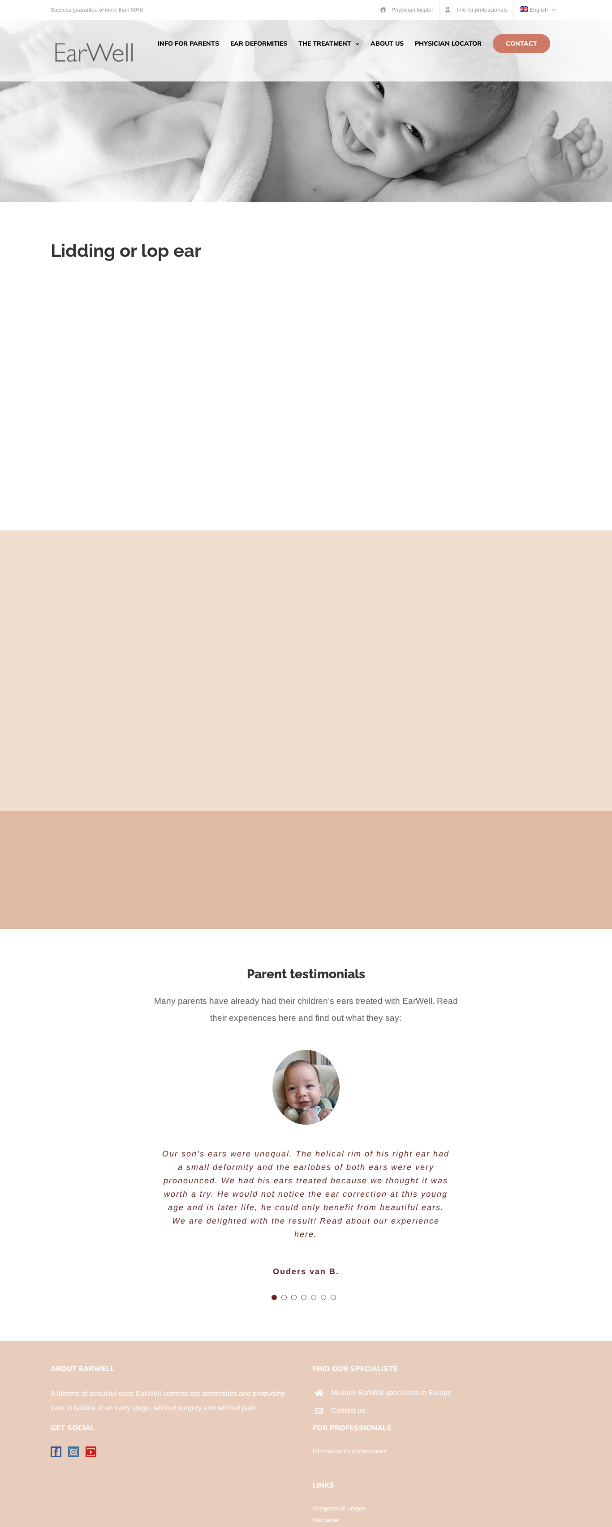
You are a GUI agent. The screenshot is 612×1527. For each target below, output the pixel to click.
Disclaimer (326, 1520)
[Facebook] (56, 1451)
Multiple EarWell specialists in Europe (391, 1392)
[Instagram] (73, 1451)
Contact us (348, 1410)
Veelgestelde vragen (339, 1508)
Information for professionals (350, 1451)
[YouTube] (91, 1451)
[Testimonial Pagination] (274, 1297)
